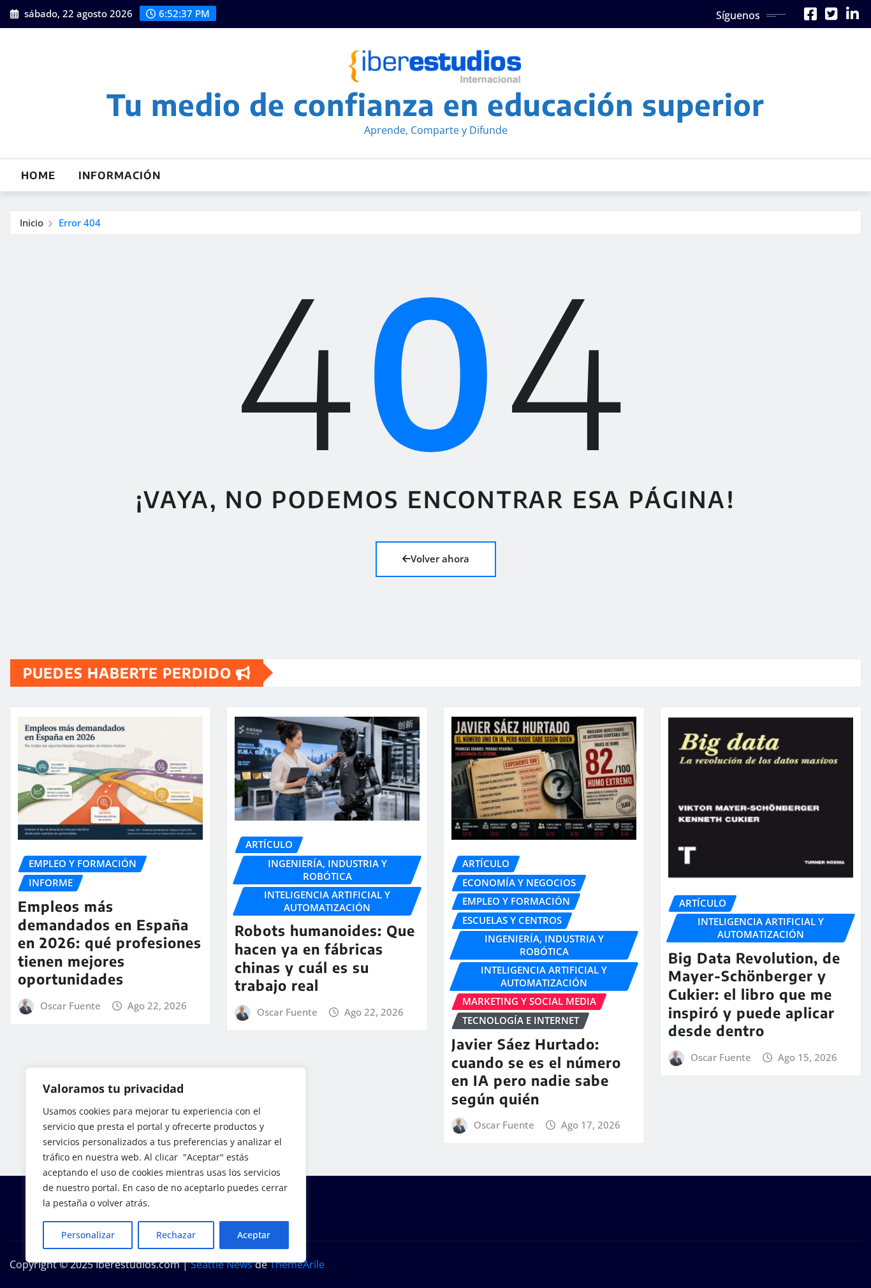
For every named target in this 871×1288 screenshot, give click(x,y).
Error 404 (80, 222)
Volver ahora (440, 558)
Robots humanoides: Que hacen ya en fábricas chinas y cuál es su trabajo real (325, 957)
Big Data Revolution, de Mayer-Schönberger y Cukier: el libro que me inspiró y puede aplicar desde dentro (754, 994)
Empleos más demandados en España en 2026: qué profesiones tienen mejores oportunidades (109, 942)
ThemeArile (297, 1264)
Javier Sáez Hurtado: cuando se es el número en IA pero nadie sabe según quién (536, 1071)
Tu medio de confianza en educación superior (435, 104)
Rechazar (176, 1235)
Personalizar (88, 1235)
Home (38, 175)
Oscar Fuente (70, 1005)
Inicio (31, 222)
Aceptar (253, 1235)
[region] (166, 1164)
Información (119, 175)
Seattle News (222, 1264)
